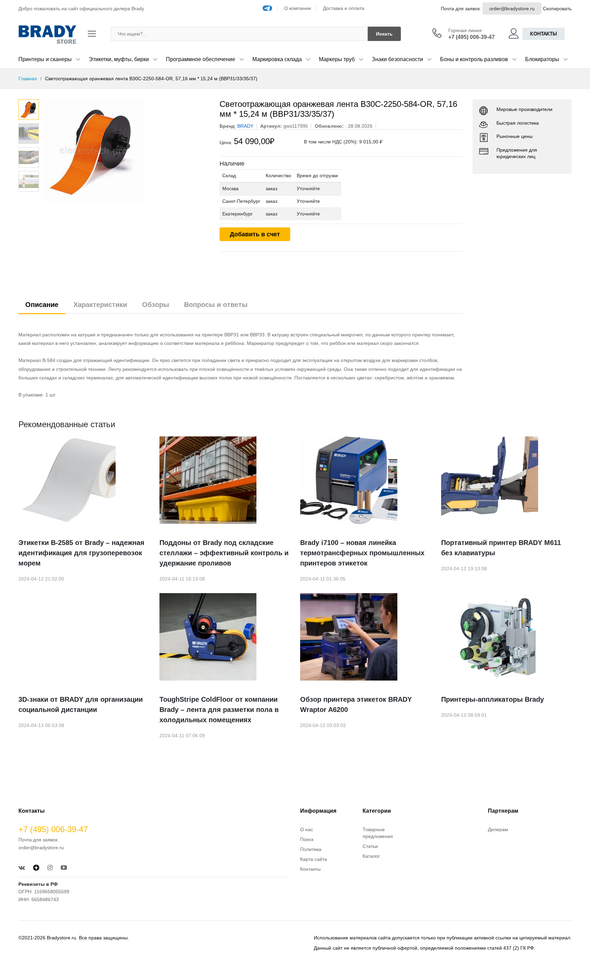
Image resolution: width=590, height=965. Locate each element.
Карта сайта (313, 859)
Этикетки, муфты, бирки (119, 59)
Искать (384, 34)
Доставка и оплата (343, 8)
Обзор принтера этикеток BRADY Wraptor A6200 (356, 704)
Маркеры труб (337, 59)
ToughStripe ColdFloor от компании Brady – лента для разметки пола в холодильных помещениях (219, 710)
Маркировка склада (277, 59)
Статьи (370, 846)
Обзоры (155, 304)
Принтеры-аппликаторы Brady (492, 699)
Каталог (371, 856)
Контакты (543, 33)
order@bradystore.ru (512, 8)
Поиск (306, 839)
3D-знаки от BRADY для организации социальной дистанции (80, 704)
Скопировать (557, 8)
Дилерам (498, 829)
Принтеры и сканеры (45, 59)
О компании (297, 8)
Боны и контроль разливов (474, 59)
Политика (310, 849)
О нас (306, 829)
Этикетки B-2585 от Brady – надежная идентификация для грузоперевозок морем (81, 553)
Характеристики (100, 304)
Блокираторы (542, 59)
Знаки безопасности (397, 59)
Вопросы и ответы (216, 304)
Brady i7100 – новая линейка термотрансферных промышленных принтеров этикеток (362, 553)
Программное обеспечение (200, 59)
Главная (27, 78)
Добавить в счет (255, 234)
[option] (125, 150)
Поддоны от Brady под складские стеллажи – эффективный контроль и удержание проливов (224, 553)
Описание (41, 304)
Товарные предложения (378, 833)
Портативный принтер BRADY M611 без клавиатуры (501, 548)
